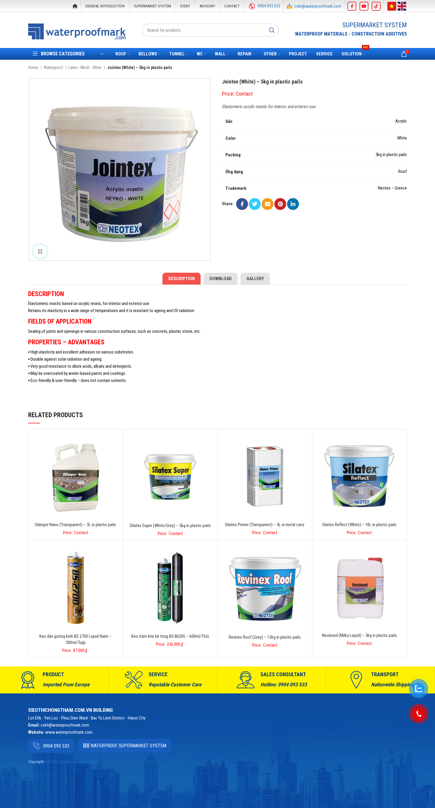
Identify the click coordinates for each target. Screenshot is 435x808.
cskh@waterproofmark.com (317, 6)
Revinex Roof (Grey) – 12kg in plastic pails (265, 637)
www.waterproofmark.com (68, 732)
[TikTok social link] (376, 6)
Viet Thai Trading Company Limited (71, 761)
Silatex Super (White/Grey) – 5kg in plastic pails (170, 525)
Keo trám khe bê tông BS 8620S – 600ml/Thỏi (170, 636)
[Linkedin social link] (293, 204)
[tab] (181, 279)
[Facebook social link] (351, 6)
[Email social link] (267, 204)
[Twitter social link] (255, 204)
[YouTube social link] (364, 6)
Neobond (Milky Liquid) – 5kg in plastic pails (359, 635)
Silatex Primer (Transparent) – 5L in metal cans (264, 524)
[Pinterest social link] (280, 204)
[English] (402, 5)
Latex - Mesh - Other (85, 67)
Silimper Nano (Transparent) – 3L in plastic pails (75, 524)
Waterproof (54, 67)
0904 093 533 (269, 6)
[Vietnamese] (392, 5)
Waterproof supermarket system (128, 745)
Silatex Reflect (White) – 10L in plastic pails (359, 524)
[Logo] (77, 31)
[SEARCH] (272, 30)
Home (33, 67)
